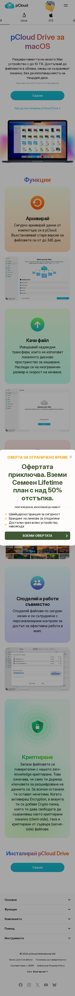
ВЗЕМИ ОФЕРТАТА (37, 536)
